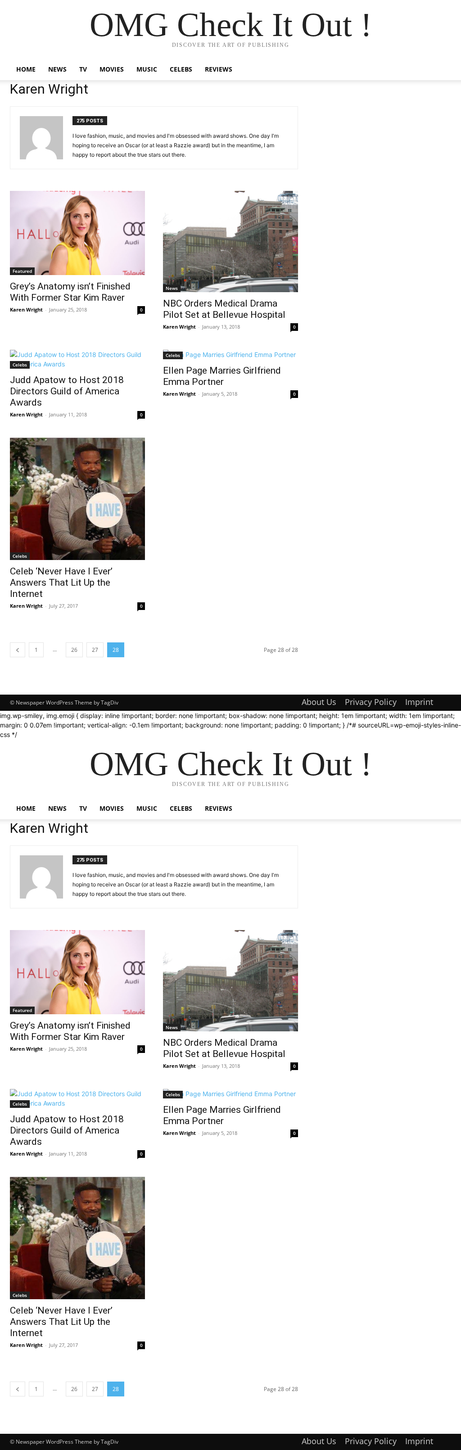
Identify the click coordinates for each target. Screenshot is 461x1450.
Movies (111, 69)
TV (83, 69)
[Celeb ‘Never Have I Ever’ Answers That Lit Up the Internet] (77, 499)
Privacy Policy (371, 702)
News (57, 69)
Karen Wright (26, 309)
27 (95, 650)
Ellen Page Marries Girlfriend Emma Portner (222, 376)
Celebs (181, 69)
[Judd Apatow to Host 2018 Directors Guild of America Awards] (77, 359)
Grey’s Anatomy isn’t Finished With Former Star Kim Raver (70, 292)
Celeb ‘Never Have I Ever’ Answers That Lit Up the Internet (61, 582)
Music (146, 69)
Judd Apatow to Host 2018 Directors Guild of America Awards (67, 391)
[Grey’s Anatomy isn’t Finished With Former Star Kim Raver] (77, 233)
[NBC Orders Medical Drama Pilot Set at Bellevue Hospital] (230, 241)
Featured (22, 271)
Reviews (218, 69)
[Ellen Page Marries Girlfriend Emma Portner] (230, 354)
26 (74, 650)
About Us (319, 702)
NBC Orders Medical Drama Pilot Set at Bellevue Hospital (224, 309)
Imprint (419, 702)
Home (26, 69)
